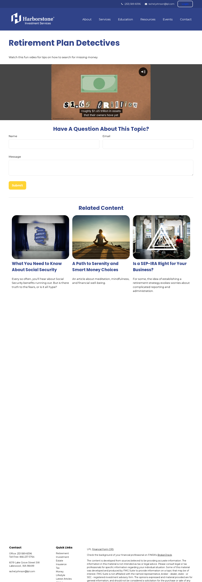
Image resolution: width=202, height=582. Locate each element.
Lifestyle (60, 575)
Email (106, 136)
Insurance (61, 564)
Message (15, 156)
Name (13, 136)
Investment (62, 557)
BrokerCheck (164, 555)
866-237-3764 (27, 556)
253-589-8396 (24, 553)
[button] (87, 19)
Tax (57, 568)
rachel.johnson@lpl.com (161, 4)
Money (60, 571)
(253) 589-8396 (133, 4)
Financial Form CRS (103, 549)
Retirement (62, 553)
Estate (59, 560)
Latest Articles (64, 578)
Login (185, 4)
